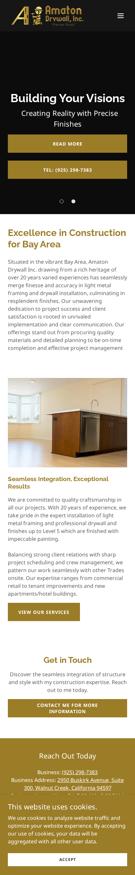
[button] (120, 15)
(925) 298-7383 (80, 772)
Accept (67, 859)
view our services (43, 612)
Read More (68, 144)
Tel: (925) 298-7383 (67, 170)
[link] (47, 16)
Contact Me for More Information (67, 708)
